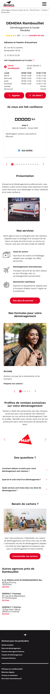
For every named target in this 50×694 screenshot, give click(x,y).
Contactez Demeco (9, 658)
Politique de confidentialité (12, 669)
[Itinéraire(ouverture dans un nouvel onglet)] (33, 60)
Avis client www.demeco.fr (12, 678)
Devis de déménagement (11, 648)
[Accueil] (8, 4)
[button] (6, 164)
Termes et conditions (10, 675)
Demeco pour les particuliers (15, 641)
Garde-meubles (7, 645)
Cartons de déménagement (12, 655)
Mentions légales (8, 672)
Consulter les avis (36, 35)
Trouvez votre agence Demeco (13, 651)
